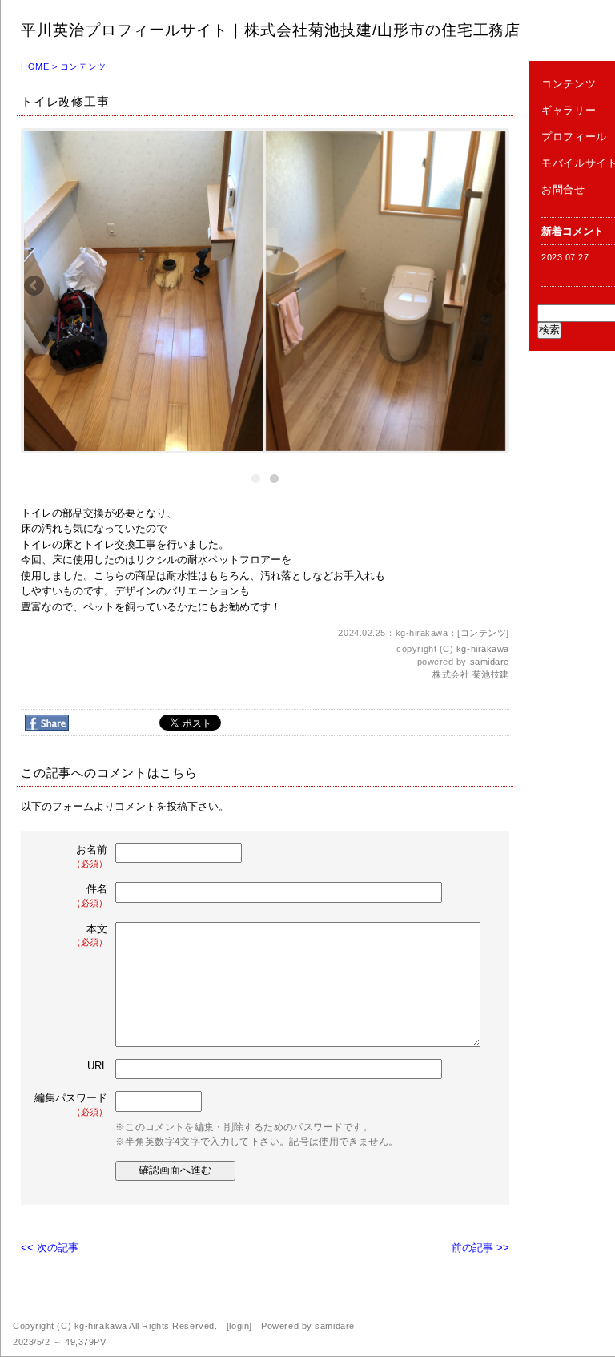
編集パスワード (70, 1104)
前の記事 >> (480, 1248)
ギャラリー (568, 110)
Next (495, 287)
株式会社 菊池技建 (470, 674)
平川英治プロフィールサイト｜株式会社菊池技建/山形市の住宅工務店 (271, 30)
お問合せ (563, 189)
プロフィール (574, 137)
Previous (35, 287)
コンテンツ (83, 66)
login (239, 1326)
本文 (89, 935)
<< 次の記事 (49, 1248)
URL (97, 1066)
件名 (89, 895)
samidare (489, 661)
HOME (35, 66)
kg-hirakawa (482, 649)
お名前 (89, 856)
